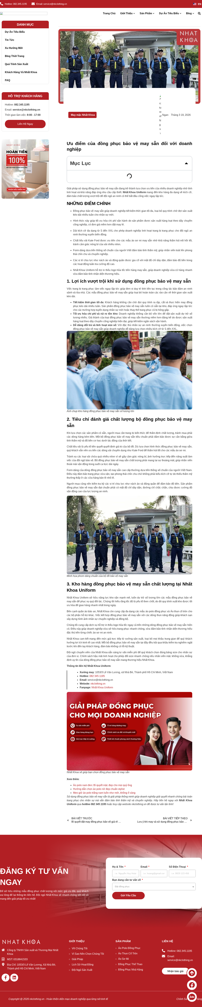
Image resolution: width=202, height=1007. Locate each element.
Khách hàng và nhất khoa (21, 72)
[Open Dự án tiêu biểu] (180, 13)
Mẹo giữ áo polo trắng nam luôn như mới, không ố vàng (104, 792)
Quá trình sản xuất (16, 64)
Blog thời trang (14, 56)
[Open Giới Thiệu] (134, 13)
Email (144, 867)
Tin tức (9, 40)
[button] (199, 13)
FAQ (7, 80)
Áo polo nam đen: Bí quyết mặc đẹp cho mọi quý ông (102, 785)
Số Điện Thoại (177, 867)
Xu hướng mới (14, 48)
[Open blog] (193, 13)
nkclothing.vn (98, 683)
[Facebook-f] (5, 978)
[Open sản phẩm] (153, 13)
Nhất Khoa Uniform (102, 687)
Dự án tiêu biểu (15, 32)
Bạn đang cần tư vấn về (126, 880)
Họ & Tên (118, 867)
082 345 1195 (97, 676)
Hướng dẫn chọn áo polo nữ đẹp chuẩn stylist (99, 789)
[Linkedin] (14, 978)
